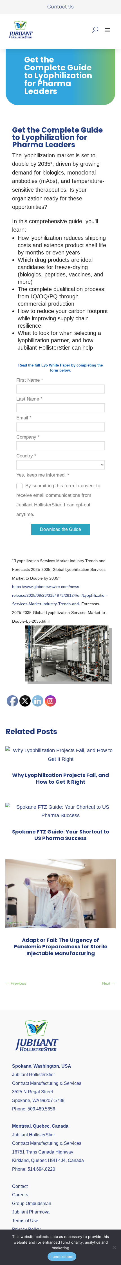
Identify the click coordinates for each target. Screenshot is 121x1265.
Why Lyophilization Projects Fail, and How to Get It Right (60, 778)
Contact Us (60, 6)
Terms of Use (25, 1220)
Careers (20, 1194)
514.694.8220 (41, 1169)
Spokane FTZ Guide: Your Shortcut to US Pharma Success (60, 835)
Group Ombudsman (31, 1203)
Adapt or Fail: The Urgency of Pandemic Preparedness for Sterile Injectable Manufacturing (60, 947)
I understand (61, 1256)
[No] (114, 1247)
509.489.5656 (41, 1109)
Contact (20, 1186)
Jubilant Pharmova (31, 1212)
